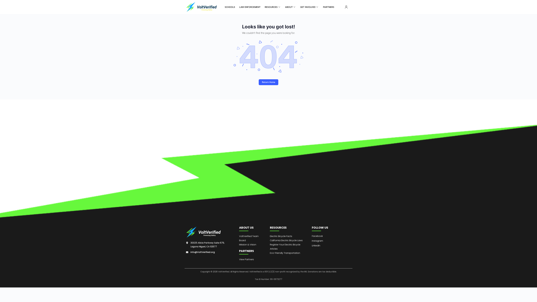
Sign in (346, 7)
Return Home (268, 82)
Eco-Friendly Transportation (285, 253)
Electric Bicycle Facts (281, 236)
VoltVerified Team (249, 236)
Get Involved (307, 7)
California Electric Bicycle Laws (286, 240)
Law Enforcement (250, 7)
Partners (328, 7)
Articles (274, 248)
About (289, 7)
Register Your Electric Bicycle (285, 244)
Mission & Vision (247, 244)
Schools (230, 7)
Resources (271, 7)
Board (242, 240)
